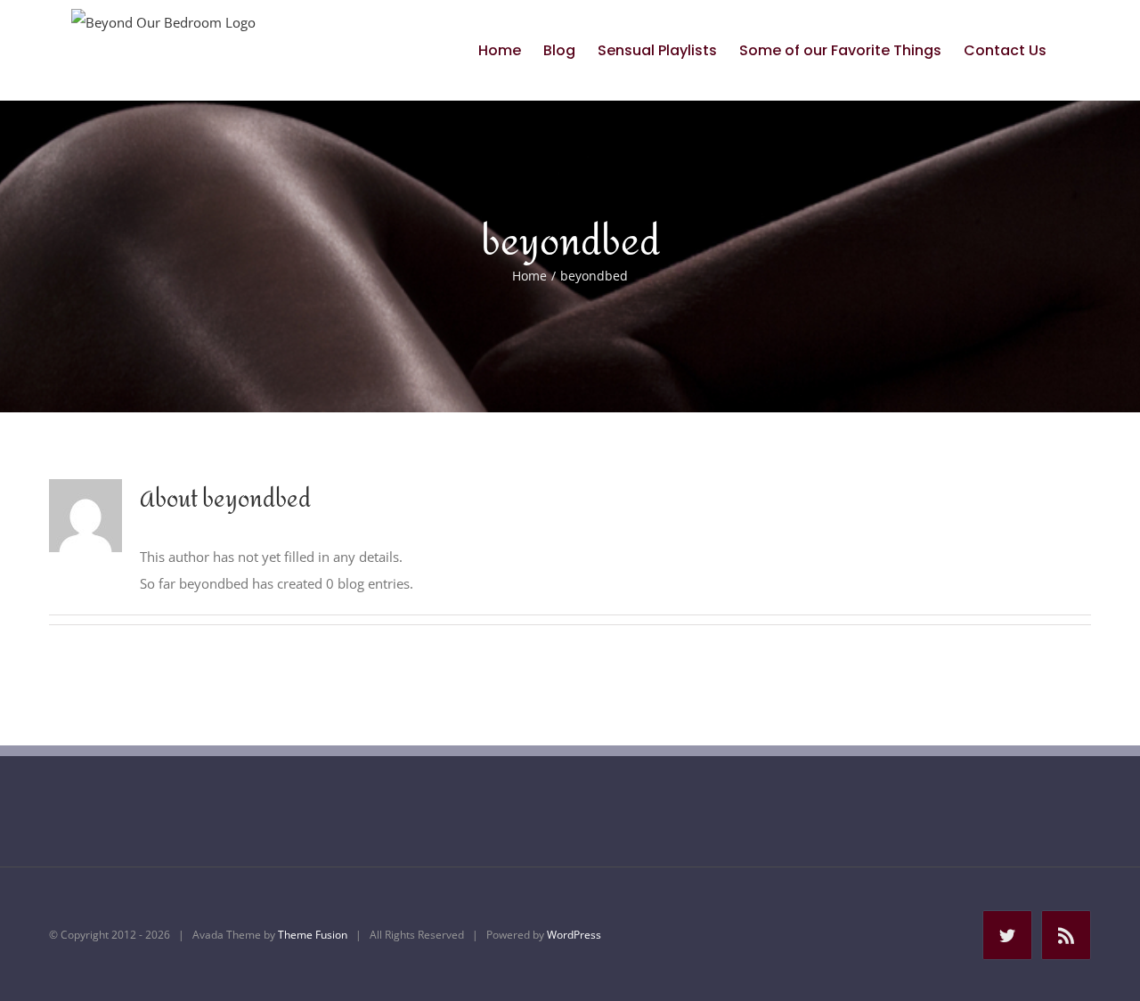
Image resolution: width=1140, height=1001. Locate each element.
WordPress (574, 934)
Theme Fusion (312, 934)
